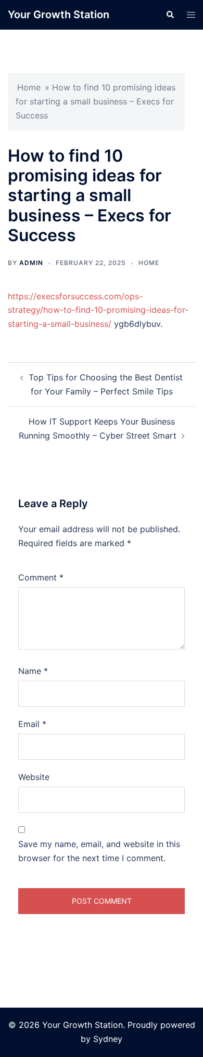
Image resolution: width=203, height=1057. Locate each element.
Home (29, 87)
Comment (41, 577)
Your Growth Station (58, 14)
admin (31, 263)
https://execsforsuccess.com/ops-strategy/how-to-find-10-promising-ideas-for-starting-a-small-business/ (98, 310)
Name (33, 671)
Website (33, 777)
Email (32, 724)
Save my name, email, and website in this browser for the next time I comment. (99, 851)
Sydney (107, 1039)
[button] (170, 14)
